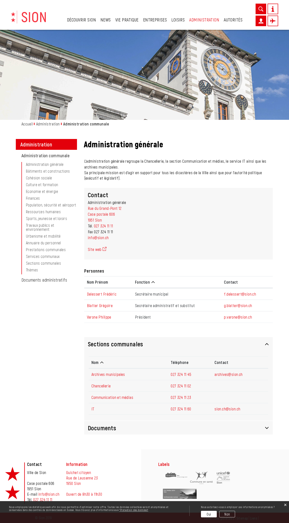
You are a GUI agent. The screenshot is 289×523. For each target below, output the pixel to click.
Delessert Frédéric (102, 294)
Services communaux (43, 256)
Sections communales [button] (115, 344)
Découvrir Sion (81, 19)
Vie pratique (127, 19)
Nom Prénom (97, 282)
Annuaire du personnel (43, 243)
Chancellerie (101, 385)
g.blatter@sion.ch (238, 305)
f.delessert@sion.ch (240, 294)
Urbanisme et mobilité (43, 236)
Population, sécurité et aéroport (51, 205)
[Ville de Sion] (28, 16)
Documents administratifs (44, 279)
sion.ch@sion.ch (227, 408)
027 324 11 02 (181, 385)
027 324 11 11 (103, 225)
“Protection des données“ (133, 509)
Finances (33, 198)
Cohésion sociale (39, 178)
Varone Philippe (99, 317)
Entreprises (155, 19)
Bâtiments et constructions (48, 171)
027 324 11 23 (181, 397)
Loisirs (178, 19)
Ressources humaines (43, 212)
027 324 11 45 (181, 374)
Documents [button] (102, 428)
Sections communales (43, 263)
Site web (97, 249)
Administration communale (49, 155)
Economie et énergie (42, 191)
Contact (231, 282)
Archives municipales (108, 374)
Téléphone (180, 362)
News (105, 19)
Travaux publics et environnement (40, 227)
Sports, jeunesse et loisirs (46, 218)
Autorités (233, 19)
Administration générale (45, 164)
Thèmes (32, 270)
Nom (95, 362)
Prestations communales (46, 250)
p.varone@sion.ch (238, 317)
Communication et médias (112, 397)
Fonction (142, 282)
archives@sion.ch (228, 374)
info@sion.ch (98, 237)
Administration (204, 19)
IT (93, 408)
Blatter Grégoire (100, 305)
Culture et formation (42, 185)
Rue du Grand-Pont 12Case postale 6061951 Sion (105, 214)
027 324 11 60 (181, 408)
